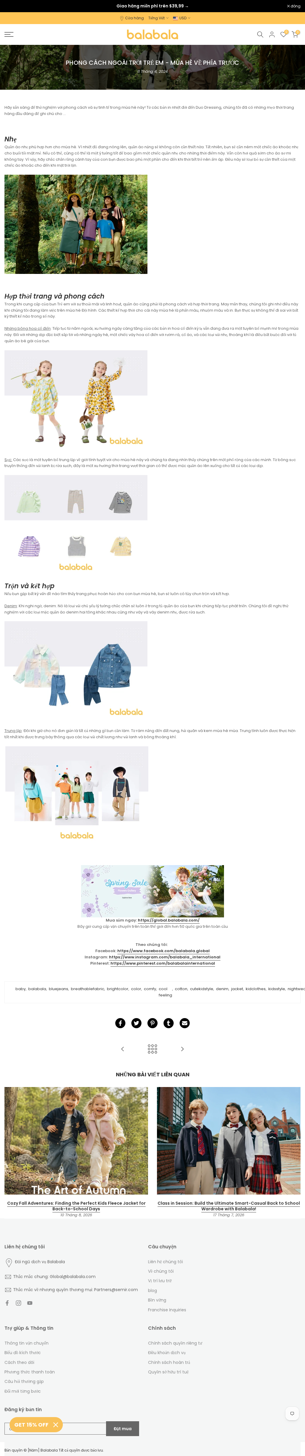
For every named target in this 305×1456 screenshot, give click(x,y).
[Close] (55, 1424)
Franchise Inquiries (167, 1310)
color (136, 989)
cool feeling (165, 992)
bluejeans (58, 989)
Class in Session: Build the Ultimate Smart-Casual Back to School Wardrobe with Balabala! (229, 1206)
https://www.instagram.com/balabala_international (164, 957)
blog (152, 1290)
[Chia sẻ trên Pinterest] (152, 1023)
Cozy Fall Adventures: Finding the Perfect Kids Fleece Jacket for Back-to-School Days (76, 1206)
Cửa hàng (134, 17)
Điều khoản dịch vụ (167, 1353)
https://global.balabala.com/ (169, 920)
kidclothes (256, 989)
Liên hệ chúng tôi (165, 1262)
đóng (12, 6)
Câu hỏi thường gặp (24, 1381)
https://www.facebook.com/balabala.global (163, 951)
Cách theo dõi (19, 1362)
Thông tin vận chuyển (26, 1343)
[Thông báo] (152, 6)
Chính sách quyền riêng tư (175, 1343)
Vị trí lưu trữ (160, 1281)
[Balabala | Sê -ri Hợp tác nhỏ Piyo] (182, 1049)
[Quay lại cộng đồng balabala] (152, 1049)
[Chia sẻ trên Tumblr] (169, 1023)
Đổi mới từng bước (22, 1391)
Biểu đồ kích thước (22, 1353)
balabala (37, 989)
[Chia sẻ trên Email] (185, 1023)
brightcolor (117, 989)
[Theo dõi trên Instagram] (18, 1303)
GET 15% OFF (31, 1424)
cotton (181, 989)
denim (222, 989)
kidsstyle (276, 989)
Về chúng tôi (161, 1271)
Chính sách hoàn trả (169, 1362)
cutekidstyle (201, 989)
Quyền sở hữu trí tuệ (168, 1372)
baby (20, 989)
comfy (150, 989)
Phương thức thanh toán (29, 1372)
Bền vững (157, 1300)
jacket (237, 989)
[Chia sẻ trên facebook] (120, 1023)
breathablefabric (87, 989)
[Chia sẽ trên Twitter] (136, 1023)
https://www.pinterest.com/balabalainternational (163, 963)
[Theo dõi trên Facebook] (7, 1303)
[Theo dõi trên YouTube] (29, 1303)
